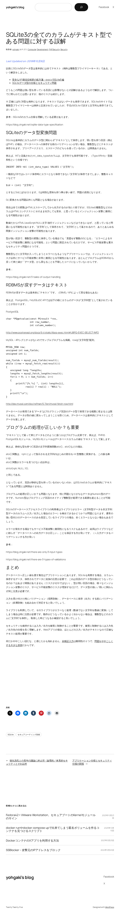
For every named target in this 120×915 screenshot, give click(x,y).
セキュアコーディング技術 (29, 734)
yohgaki (15, 49)
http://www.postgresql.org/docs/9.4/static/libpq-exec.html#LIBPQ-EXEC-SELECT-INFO (52, 332)
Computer (32, 49)
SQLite (10, 734)
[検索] (81, 7)
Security (64, 49)
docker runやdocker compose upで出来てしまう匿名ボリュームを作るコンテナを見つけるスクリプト (52, 829)
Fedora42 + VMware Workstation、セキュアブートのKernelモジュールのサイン (50, 816)
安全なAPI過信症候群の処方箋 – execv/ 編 (38, 79)
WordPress (109, 907)
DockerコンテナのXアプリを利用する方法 (32, 840)
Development (42, 49)
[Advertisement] (60, 680)
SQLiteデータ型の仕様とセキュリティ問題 (34, 83)
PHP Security (54, 49)
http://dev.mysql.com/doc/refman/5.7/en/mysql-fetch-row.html (39, 403)
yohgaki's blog (15, 7)
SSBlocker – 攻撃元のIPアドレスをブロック (33, 849)
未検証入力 (68, 641)
